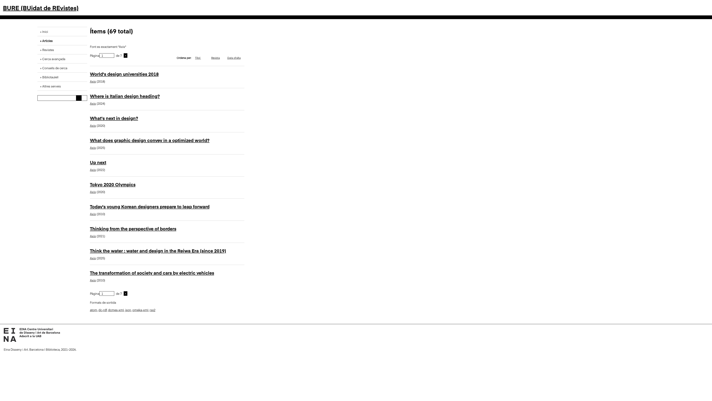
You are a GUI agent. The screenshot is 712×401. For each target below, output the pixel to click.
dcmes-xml (116, 310)
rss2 (152, 310)
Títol (198, 58)
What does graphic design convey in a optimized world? (150, 140)
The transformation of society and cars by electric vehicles (152, 273)
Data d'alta (234, 58)
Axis (93, 81)
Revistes (48, 50)
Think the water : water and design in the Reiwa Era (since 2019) (158, 250)
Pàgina (94, 55)
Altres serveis (51, 86)
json (128, 310)
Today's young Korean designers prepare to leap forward (150, 206)
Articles (47, 41)
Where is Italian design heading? (125, 96)
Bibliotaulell (50, 77)
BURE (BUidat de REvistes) (41, 8)
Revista (215, 58)
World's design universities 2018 (124, 74)
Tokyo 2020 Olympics (113, 184)
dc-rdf (102, 310)
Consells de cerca (54, 68)
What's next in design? (114, 118)
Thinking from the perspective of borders (133, 228)
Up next (98, 162)
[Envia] (79, 98)
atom (93, 310)
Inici (45, 32)
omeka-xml (140, 310)
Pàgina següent (125, 55)
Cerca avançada (53, 59)
